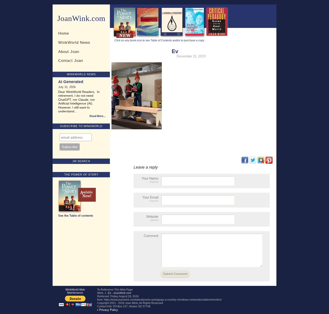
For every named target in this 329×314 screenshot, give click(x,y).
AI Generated (70, 82)
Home (63, 33)
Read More (96, 116)
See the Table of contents (75, 215)
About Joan (68, 52)
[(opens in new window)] (269, 162)
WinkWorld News (74, 42)
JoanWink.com (81, 18)
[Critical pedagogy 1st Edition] (217, 37)
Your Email (150, 198)
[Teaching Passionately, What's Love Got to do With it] (194, 37)
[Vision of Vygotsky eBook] (171, 37)
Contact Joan (70, 61)
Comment (151, 236)
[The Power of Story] (124, 37)
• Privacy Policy (107, 310)
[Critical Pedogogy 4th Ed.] (147, 37)
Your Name (150, 179)
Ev (175, 51)
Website (152, 218)
